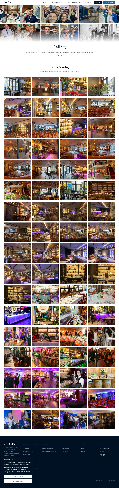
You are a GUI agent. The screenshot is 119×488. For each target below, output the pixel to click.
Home (44, 2)
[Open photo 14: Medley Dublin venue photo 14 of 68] (45, 149)
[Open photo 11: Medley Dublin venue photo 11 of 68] (73, 128)
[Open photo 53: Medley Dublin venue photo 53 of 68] (17, 357)
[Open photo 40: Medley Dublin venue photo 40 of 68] (101, 274)
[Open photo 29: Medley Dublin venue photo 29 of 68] (17, 232)
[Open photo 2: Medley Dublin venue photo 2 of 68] (45, 86)
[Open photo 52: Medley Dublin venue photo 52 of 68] (101, 336)
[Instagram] (101, 455)
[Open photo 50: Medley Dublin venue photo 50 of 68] (45, 336)
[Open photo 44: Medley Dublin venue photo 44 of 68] (101, 294)
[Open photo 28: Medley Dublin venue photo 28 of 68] (101, 211)
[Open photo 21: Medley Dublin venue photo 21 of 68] (17, 190)
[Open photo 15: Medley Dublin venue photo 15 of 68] (73, 149)
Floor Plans (65, 451)
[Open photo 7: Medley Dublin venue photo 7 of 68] (73, 107)
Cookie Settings (18, 481)
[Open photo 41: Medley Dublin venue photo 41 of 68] (17, 294)
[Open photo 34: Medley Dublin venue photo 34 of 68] (45, 253)
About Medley (65, 448)
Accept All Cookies (17, 476)
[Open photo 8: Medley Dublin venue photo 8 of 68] (101, 107)
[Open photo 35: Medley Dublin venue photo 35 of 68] (73, 253)
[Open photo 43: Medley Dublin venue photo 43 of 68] (73, 294)
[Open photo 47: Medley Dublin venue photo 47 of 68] (73, 315)
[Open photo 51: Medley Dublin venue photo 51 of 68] (73, 336)
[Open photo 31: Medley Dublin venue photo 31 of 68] (73, 232)
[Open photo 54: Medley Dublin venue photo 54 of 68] (45, 357)
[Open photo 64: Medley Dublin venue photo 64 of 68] (101, 398)
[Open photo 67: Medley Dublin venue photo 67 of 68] (73, 419)
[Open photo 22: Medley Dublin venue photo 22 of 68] (45, 190)
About (87, 2)
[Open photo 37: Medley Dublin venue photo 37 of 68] (17, 274)
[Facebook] (104, 455)
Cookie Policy (7, 473)
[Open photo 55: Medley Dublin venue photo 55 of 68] (73, 357)
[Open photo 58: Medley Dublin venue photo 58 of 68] (45, 378)
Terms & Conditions (110, 480)
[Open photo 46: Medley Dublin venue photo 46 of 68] (45, 315)
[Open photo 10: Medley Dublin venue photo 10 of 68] (45, 128)
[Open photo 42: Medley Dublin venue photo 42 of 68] (45, 294)
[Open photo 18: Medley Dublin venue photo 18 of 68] (45, 169)
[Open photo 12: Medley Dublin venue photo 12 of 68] (101, 128)
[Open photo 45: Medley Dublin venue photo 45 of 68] (17, 315)
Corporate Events (28, 451)
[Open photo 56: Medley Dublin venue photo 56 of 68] (101, 357)
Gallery (98, 2)
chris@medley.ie (104, 448)
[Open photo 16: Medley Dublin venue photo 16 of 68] (101, 149)
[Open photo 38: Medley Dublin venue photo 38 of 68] (45, 274)
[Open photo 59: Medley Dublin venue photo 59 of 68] (73, 378)
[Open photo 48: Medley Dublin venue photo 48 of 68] (101, 315)
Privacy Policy (99, 480)
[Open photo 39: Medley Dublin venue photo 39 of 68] (73, 274)
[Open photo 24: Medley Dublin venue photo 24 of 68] (101, 190)
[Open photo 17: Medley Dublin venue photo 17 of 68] (17, 169)
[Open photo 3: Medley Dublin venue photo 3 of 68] (73, 86)
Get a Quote (109, 2)
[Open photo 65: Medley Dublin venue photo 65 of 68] (17, 419)
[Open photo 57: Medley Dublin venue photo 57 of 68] (17, 378)
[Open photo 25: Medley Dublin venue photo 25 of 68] (17, 211)
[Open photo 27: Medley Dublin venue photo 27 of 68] (73, 211)
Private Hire (26, 454)
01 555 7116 (103, 451)
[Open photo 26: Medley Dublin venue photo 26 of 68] (45, 211)
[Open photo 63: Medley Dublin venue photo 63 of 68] (73, 398)
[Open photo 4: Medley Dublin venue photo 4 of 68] (101, 86)
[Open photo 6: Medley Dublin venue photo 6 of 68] (45, 107)
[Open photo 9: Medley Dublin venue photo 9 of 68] (17, 128)
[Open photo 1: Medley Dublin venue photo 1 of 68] (17, 86)
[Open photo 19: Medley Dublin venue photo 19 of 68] (73, 169)
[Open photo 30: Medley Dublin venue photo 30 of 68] (45, 232)
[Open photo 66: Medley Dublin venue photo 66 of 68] (45, 419)
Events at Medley (56, 2)
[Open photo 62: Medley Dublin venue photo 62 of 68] (45, 398)
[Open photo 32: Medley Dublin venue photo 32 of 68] (101, 232)
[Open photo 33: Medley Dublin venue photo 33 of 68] (17, 253)
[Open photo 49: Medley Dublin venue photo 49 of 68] (17, 336)
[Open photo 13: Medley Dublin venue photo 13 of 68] (17, 149)
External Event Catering (49, 451)
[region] (17, 472)
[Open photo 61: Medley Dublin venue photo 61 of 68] (17, 398)
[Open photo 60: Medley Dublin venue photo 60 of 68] (101, 378)
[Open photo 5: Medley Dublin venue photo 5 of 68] (17, 107)
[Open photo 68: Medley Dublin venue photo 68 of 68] (101, 419)
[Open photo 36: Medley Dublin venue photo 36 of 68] (101, 253)
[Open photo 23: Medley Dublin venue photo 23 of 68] (73, 190)
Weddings (26, 448)
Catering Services (74, 2)
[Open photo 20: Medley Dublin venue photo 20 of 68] (101, 169)
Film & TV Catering (47, 448)
